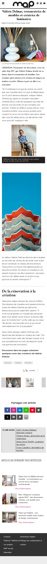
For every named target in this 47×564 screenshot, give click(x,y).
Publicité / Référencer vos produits (12, 543)
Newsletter (8, 552)
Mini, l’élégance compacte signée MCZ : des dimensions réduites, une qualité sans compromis (31, 499)
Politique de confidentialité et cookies (31, 543)
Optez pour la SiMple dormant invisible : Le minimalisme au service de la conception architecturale (31, 480)
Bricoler (28, 363)
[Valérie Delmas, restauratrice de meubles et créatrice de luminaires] (13, 382)
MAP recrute (8, 548)
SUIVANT (32, 370)
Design (18, 363)
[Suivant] (40, 56)
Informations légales (27, 537)
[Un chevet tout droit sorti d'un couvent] (28, 382)
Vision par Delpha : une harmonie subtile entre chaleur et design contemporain (31, 515)
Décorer (8, 363)
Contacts (7, 537)
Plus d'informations (23, 489)
